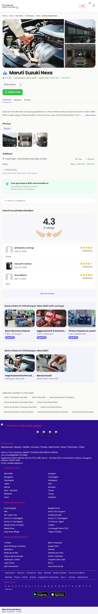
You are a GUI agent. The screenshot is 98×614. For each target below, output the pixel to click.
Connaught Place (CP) (58, 528)
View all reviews (47, 293)
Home (5, 16)
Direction (91, 159)
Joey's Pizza (9, 563)
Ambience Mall (54, 515)
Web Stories (83, 577)
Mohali (7, 487)
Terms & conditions (16, 200)
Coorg (51, 494)
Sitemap (8, 577)
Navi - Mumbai (10, 490)
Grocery (35, 447)
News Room (10, 573)
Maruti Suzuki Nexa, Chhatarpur (62, 397)
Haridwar (52, 497)
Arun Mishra (20, 275)
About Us (20, 573)
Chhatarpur (29, 16)
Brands (33, 577)
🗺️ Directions (10, 84)
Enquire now (14, 92)
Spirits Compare (59, 573)
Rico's (50, 563)
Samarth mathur (23, 263)
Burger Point (53, 546)
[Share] (20, 84)
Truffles (7, 543)
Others (8, 589)
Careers (72, 577)
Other (38, 16)
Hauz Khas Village (11, 532)
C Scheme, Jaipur (56, 521)
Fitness (43, 447)
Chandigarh (53, 477)
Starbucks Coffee (12, 559)
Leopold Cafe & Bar (56, 559)
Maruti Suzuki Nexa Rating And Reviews (53, 412)
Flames (51, 549)
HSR (5, 511)
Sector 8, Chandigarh (13, 518)
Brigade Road (54, 508)
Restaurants (7, 447)
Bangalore (8, 477)
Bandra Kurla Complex (14, 525)
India (11, 16)
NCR (50, 484)
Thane (51, 490)
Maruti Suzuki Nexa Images (82, 412)
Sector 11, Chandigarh (13, 521)
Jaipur (6, 484)
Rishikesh (8, 494)
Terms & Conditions (77, 573)
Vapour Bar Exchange (13, 556)
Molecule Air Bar (11, 553)
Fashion (26, 447)
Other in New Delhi (38, 397)
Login (83, 6)
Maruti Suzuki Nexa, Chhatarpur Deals (18, 402)
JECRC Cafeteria (55, 556)
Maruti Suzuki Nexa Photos (48, 402)
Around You (31, 573)
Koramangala (10, 508)
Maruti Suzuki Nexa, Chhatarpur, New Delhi (20, 407)
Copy (80, 159)
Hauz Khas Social (55, 566)
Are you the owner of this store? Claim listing (20, 173)
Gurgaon (52, 473)
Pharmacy (72, 447)
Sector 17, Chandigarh (58, 518)
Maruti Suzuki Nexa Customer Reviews (18, 412)
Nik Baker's (8, 549)
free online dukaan (31, 425)
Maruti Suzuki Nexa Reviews (51, 407)
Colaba (51, 525)
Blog (40, 573)
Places (17, 577)
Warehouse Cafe (55, 553)
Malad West (9, 528)
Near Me (47, 573)
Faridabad (52, 480)
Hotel (63, 447)
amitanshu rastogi (24, 247)
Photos (7, 129)
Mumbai (51, 487)
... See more (89, 115)
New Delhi (19, 16)
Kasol (6, 497)
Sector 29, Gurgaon (56, 511)
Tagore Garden (55, 532)
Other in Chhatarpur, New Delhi (16, 397)
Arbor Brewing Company (15, 546)
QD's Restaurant (11, 566)
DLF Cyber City (10, 515)
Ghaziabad (9, 480)
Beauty (17, 447)
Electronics (54, 447)
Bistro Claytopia (55, 543)
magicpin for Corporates (48, 577)
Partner (25, 577)
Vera (63, 577)
